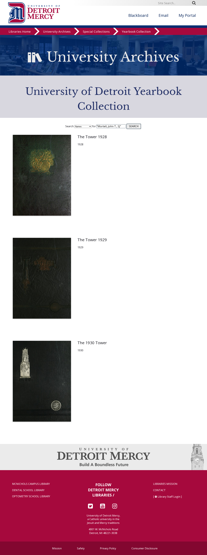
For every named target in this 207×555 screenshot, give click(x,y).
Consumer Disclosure (144, 548)
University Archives (57, 31)
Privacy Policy (108, 548)
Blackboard (138, 15)
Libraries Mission (165, 483)
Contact (159, 490)
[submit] (195, 2)
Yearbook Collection (136, 31)
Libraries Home (20, 31)
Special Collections (96, 31)
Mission (57, 548)
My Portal (187, 15)
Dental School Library (28, 490)
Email (163, 15)
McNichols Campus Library (31, 483)
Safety (81, 548)
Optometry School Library (31, 496)
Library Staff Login (169, 496)
